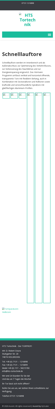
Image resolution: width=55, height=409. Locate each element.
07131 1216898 (28, 3)
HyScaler (45, 406)
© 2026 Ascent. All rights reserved (16, 406)
